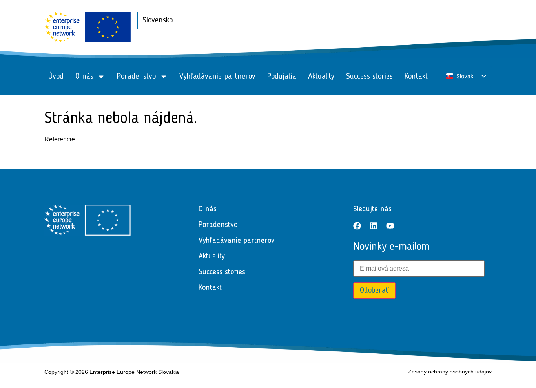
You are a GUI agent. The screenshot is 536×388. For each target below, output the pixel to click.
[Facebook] (357, 226)
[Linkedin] (373, 226)
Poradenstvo (136, 77)
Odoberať (374, 291)
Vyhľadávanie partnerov (217, 77)
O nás (84, 77)
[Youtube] (390, 226)
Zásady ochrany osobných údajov (450, 371)
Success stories (369, 77)
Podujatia (281, 77)
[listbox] (466, 76)
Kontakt (416, 77)
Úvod (56, 77)
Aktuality (321, 77)
